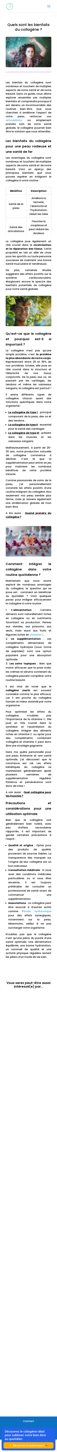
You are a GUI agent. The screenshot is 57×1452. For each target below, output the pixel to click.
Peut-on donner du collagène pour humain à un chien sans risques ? (28, 1038)
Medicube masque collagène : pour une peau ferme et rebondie (28, 1176)
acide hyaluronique (37, 911)
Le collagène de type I (23, 412)
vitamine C (37, 635)
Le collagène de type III (23, 433)
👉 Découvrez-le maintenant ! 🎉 (28, 1445)
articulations (14, 120)
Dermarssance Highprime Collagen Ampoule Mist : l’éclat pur (28, 1105)
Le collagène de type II (23, 425)
